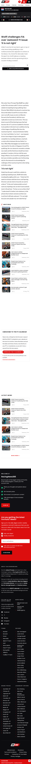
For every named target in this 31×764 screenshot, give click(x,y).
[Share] (27, 65)
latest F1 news (10, 570)
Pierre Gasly (20, 665)
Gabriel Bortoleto (22, 681)
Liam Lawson (20, 674)
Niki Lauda (20, 716)
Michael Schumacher (20, 694)
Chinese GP (6, 691)
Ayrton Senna (21, 699)
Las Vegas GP (6, 728)
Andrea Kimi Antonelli (20, 646)
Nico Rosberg (20, 689)
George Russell (10, 585)
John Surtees (20, 734)
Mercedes (6, 638)
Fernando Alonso (9, 583)
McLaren (5, 634)
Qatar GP (5, 730)
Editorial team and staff (22, 603)
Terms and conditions (10, 752)
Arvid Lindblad (21, 663)
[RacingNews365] (5, 2)
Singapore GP (6, 723)
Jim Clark (19, 713)
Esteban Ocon (21, 658)
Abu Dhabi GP (6, 733)
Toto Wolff (19, 103)
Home (2, 5)
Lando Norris (20, 634)
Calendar (14, 5)
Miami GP (5, 696)
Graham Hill (20, 727)
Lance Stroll (20, 667)
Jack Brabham (21, 732)
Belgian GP (6, 709)
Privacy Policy (23, 752)
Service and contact (20, 607)
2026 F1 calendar (15, 588)
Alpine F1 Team (7, 641)
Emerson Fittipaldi (22, 725)
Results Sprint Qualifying (8, 13)
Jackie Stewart (21, 706)
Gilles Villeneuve (21, 702)
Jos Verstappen (21, 711)
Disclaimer (21, 750)
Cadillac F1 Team (7, 655)
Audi (4, 643)
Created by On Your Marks (19, 754)
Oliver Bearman (21, 677)
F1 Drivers (27, 5)
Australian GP (6, 689)
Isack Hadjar (20, 649)
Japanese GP (6, 693)
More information (17, 19)
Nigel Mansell (20, 718)
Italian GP (5, 716)
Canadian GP (6, 698)
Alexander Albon (21, 672)
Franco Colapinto (22, 679)
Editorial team (11, 750)
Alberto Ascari (21, 697)
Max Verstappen (13, 144)
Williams (5, 652)
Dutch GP (5, 714)
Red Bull (5, 631)
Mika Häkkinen (21, 709)
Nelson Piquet (21, 729)
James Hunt (20, 704)
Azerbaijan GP (7, 721)
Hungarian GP (6, 712)
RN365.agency (21, 610)
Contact (6, 754)
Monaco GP (6, 700)
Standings (20, 5)
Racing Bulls (6, 650)
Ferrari (4, 636)
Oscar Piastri (20, 651)
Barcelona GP (6, 703)
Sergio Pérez (20, 656)
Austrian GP (6, 705)
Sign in (5, 505)
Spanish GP (6, 719)
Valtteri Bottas (21, 660)
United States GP (7, 726)
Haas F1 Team (7, 648)
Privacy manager (15, 756)
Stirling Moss (20, 720)
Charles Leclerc (22, 585)
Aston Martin (6, 645)
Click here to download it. (9, 359)
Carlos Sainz (20, 654)
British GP (5, 707)
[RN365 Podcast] (19, 1)
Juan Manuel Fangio (22, 722)
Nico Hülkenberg (21, 670)
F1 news (8, 5)
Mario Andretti (21, 736)
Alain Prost (20, 691)
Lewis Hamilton (12, 581)
